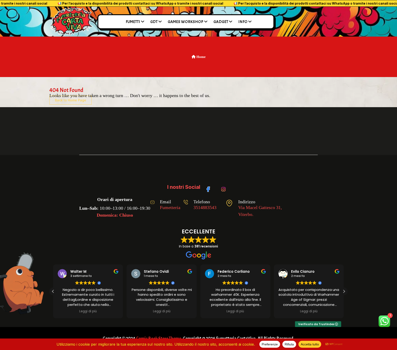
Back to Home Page (70, 100)
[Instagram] (224, 187)
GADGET (220, 21)
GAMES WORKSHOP (185, 21)
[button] (343, 291)
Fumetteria (170, 207)
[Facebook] (209, 187)
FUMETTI (133, 21)
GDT (154, 21)
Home (201, 57)
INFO (242, 21)
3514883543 (204, 207)
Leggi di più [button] (88, 311)
